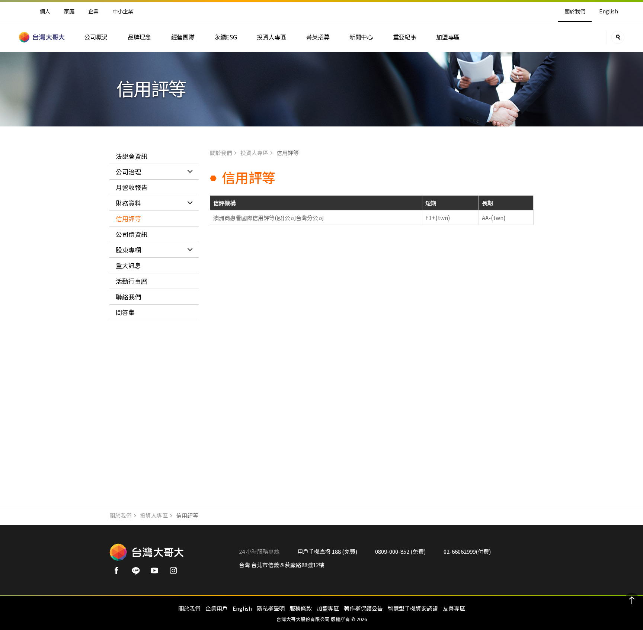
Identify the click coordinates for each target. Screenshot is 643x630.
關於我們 (221, 153)
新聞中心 (361, 37)
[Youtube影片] (156, 572)
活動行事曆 (131, 281)
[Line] (137, 572)
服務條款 (300, 608)
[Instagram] (175, 572)
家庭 (69, 11)
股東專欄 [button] (128, 249)
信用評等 (128, 218)
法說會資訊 (131, 156)
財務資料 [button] (128, 203)
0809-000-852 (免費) (400, 551)
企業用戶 (216, 608)
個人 (45, 11)
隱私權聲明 (271, 608)
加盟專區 (448, 37)
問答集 (125, 312)
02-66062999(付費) (467, 551)
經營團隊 (183, 37)
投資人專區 (271, 37)
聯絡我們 (128, 296)
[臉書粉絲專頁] (118, 572)
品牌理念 (139, 37)
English (608, 11)
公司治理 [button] (128, 171)
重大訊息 (128, 265)
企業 (93, 11)
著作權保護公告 (363, 608)
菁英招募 (318, 37)
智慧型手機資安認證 (413, 608)
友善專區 (454, 608)
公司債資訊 (131, 234)
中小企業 (122, 11)
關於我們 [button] (574, 11)
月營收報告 (131, 187)
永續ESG (225, 37)
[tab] (154, 172)
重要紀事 (404, 37)
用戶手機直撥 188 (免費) (327, 551)
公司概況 (96, 37)
